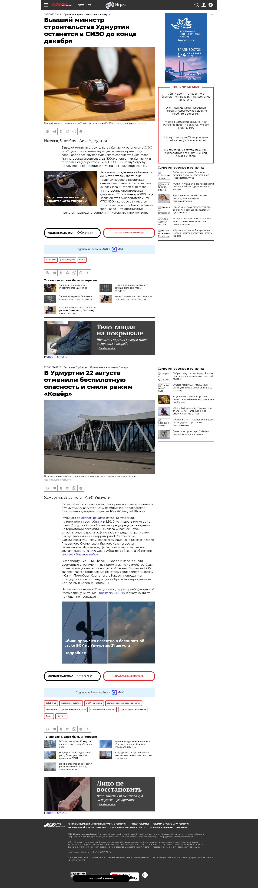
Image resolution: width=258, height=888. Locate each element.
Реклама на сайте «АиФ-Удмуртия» (87, 827)
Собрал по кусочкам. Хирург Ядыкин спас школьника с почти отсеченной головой (193, 376)
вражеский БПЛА (112, 593)
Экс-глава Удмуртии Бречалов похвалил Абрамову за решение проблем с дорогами (186, 110)
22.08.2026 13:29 (52, 367)
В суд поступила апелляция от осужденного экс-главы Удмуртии (131, 288)
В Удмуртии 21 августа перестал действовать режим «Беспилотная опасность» (133, 755)
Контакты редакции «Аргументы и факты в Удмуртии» (97, 824)
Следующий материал (101, 878)
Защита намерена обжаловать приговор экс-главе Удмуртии (75, 297)
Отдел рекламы (140, 824)
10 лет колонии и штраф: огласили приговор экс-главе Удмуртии (133, 297)
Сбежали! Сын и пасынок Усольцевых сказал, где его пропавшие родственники (193, 422)
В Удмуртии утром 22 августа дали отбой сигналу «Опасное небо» (186, 139)
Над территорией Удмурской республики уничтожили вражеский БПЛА (75, 755)
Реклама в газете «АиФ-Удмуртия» (171, 824)
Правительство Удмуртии (58, 479)
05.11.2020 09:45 (52, 14)
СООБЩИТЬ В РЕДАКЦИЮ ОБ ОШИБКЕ (168, 827)
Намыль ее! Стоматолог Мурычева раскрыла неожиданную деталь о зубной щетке (192, 210)
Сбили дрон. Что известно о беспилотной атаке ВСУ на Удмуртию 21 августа (185, 96)
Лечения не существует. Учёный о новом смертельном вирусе (191, 432)
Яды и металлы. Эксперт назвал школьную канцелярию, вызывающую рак (190, 198)
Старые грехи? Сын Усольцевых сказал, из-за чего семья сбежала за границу (192, 388)
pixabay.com (139, 123)
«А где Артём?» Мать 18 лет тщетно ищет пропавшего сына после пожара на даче (192, 221)
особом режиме (93, 518)
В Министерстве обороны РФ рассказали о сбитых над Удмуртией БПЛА (75, 766)
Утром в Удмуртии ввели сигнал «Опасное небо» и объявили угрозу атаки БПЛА (186, 124)
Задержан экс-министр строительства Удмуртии (73, 286)
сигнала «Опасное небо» (80, 554)
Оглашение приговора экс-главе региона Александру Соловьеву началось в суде (77, 310)
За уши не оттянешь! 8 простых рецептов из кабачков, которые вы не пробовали (193, 399)
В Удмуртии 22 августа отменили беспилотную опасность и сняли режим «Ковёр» (185, 153)
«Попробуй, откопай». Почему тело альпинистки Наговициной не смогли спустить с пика (192, 411)
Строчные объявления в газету (127, 827)
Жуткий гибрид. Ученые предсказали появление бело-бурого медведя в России (193, 186)
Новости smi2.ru (55, 356)
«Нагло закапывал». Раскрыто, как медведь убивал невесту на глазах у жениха (192, 233)
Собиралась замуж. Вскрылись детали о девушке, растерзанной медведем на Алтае (191, 175)
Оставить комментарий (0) (129, 233)
